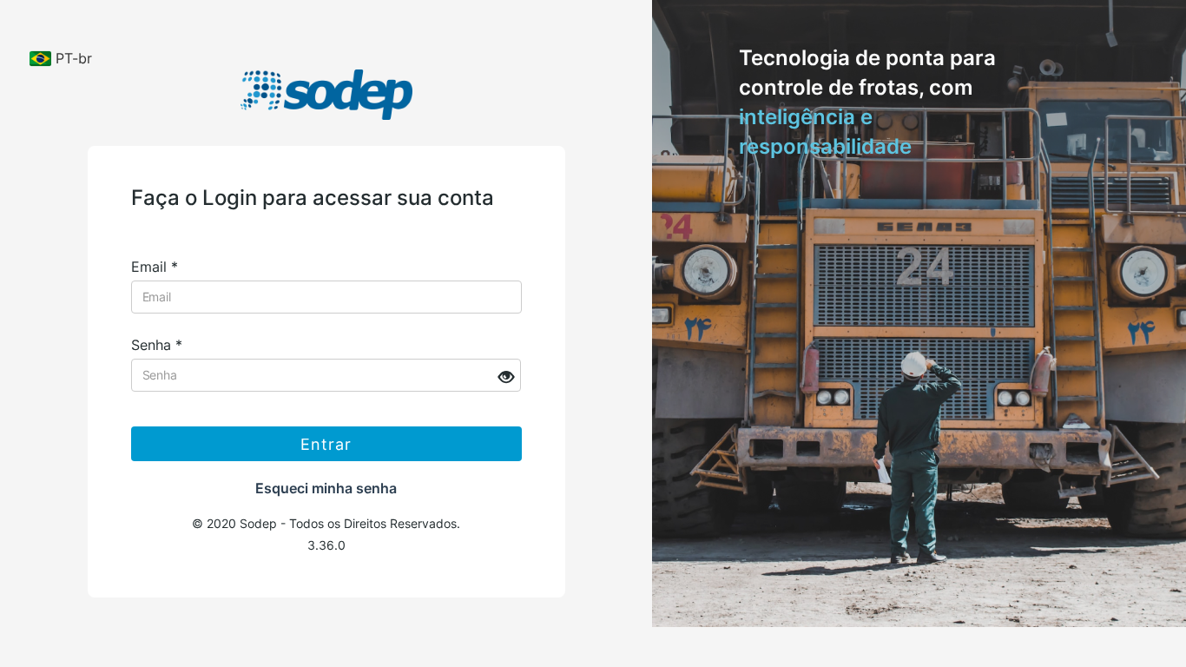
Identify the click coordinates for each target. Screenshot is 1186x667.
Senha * (156, 344)
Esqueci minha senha (326, 488)
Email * (154, 266)
